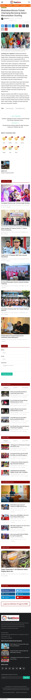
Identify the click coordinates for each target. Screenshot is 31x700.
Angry (4, 152)
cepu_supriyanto (4, 285)
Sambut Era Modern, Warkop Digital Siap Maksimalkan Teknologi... (19, 651)
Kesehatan (4, 7)
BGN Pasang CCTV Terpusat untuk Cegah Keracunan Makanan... (19, 645)
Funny (22, 142)
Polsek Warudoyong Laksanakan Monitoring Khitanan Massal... (18, 418)
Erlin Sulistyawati (13, 448)
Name (2, 349)
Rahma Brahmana (5, 205)
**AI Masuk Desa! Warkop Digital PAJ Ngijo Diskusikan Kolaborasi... (19, 463)
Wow (16, 152)
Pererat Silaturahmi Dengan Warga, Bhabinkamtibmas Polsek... (19, 401)
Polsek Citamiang (9, 108)
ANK (2, 573)
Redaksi (11, 508)
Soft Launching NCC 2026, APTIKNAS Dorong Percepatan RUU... (19, 535)
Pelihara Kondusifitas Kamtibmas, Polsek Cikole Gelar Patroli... (18, 392)
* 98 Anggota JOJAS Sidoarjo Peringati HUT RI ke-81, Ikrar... (20, 445)
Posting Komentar (6, 374)
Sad (10, 152)
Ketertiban (16, 5)
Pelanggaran (24, 5)
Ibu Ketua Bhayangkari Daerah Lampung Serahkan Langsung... (15, 282)
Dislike (10, 142)
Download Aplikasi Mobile (9, 692)
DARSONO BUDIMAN (14, 395)
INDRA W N (6, 18)
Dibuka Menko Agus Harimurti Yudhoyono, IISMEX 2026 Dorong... (18, 505)
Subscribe (26, 677)
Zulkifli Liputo (4, 258)
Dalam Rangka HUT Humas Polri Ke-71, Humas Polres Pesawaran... (14, 229)
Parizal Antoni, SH (4, 232)
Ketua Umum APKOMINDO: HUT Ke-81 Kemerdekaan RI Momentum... (19, 516)
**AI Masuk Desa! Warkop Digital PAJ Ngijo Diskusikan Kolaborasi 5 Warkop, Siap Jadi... (15, 126)
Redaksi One (3, 339)
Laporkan (8, 207)
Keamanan (9, 5)
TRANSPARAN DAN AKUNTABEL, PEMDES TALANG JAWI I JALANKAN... (19, 471)
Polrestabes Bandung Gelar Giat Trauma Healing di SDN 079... (15, 309)
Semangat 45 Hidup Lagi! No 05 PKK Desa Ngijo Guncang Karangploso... (19, 454)
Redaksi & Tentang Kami (21, 692)
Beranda (3, 5)
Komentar (4, 346)
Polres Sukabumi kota (20, 108)
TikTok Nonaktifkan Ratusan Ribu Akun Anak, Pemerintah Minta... (14, 570)
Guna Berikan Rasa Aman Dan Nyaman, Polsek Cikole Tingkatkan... (19, 427)
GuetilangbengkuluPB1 (15, 474)
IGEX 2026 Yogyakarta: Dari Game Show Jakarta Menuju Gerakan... (20, 526)
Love (16, 142)
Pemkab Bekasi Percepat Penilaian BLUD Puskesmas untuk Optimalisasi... (12, 336)
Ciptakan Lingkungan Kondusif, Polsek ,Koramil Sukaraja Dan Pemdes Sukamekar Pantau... (15, 119)
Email (2, 356)
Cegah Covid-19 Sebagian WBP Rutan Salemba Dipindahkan (14, 256)
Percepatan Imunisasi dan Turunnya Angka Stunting (15, 203)
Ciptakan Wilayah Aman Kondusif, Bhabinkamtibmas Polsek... (18, 409)
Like (4, 142)
